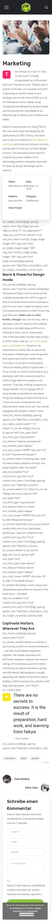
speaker (35, 758)
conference (10, 758)
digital (23, 758)
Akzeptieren (27, 914)
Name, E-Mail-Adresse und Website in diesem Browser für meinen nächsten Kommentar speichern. (26, 890)
